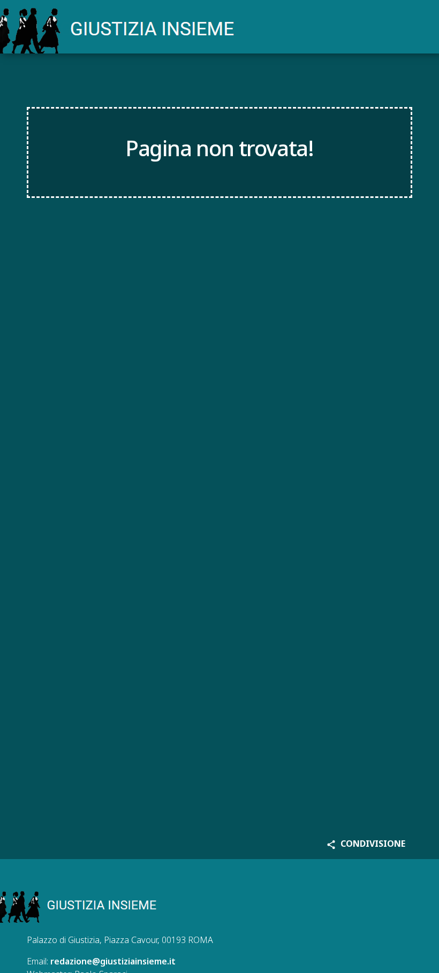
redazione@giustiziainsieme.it (113, 961)
